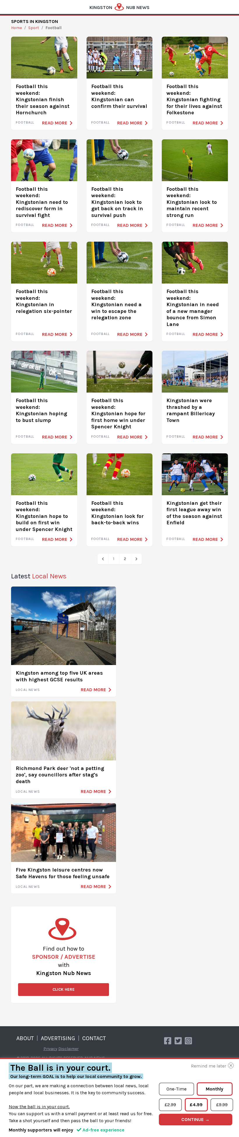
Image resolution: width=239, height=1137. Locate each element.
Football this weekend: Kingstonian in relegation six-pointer (44, 301)
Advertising (58, 1038)
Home (16, 27)
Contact (94, 1038)
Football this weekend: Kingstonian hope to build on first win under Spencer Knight (44, 516)
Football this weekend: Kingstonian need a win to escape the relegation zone (116, 304)
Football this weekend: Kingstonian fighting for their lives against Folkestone (194, 99)
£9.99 (222, 1104)
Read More (54, 123)
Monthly (214, 1089)
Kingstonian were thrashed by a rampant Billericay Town (190, 410)
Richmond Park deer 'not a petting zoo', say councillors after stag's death (60, 775)
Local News (28, 690)
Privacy (50, 1048)
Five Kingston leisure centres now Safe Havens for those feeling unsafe (63, 873)
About (25, 1038)
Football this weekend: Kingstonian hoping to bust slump (41, 410)
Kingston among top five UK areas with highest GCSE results (59, 676)
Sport (33, 27)
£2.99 (170, 1104)
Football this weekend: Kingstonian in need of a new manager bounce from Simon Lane (192, 307)
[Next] (136, 558)
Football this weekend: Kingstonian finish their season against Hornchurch (42, 99)
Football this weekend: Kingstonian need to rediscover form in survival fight (42, 202)
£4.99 (196, 1104)
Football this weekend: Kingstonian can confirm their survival (119, 96)
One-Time (176, 1089)
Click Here (63, 989)
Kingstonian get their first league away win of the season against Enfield (194, 513)
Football (25, 122)
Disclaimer (68, 1048)
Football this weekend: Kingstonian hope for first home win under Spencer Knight (118, 413)
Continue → (195, 1119)
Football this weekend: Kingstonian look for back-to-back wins (117, 513)
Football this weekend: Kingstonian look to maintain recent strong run (191, 202)
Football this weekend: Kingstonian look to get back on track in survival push (117, 202)
